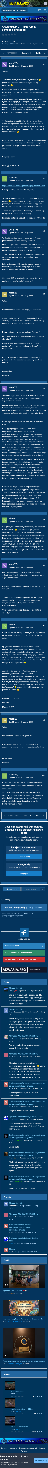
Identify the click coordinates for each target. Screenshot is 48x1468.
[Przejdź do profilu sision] (4, 520)
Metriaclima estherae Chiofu (22, 1409)
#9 (44, 720)
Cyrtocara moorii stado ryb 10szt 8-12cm (25, 1117)
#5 (44, 388)
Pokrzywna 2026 (12, 946)
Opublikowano (21, 66)
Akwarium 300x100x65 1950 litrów (23, 1036)
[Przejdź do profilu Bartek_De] (6, 1136)
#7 (44, 565)
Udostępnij (12, 889)
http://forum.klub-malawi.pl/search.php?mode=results (23, 186)
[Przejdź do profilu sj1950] (6, 1084)
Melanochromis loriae (19, 1427)
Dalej (38, 53)
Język (3, 1448)
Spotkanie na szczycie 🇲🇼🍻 (15, 1291)
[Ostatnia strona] (44, 53)
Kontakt (42, 1448)
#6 (44, 520)
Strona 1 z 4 (26, 53)
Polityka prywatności (28, 1448)
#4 (44, 294)
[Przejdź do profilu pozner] (6, 1037)
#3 (44, 231)
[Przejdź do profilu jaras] (6, 1118)
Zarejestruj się (24, 856)
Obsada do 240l (15, 988)
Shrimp (12, 1249)
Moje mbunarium (17, 1391)
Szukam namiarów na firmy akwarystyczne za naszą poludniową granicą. (20, 1227)
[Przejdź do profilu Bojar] (6, 1154)
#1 (44, 64)
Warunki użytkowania (8, 1465)
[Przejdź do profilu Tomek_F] (6, 1055)
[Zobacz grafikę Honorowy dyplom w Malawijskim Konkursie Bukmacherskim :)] (24, 1308)
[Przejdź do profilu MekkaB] (4, 294)
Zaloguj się (24, 873)
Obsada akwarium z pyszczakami (29, 44)
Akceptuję (42, 1460)
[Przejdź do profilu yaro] (6, 989)
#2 (44, 179)
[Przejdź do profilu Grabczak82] (6, 1010)
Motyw (13, 1448)
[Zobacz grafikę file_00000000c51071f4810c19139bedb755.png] (24, 1343)
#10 (43, 776)
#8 (44, 626)
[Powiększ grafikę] (40, 80)
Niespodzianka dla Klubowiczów (18, 953)
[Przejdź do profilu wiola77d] (4, 64)
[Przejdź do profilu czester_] (4, 178)
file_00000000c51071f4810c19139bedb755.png (24, 1361)
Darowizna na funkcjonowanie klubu (20, 959)
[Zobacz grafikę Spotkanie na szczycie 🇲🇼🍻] (24, 1276)
